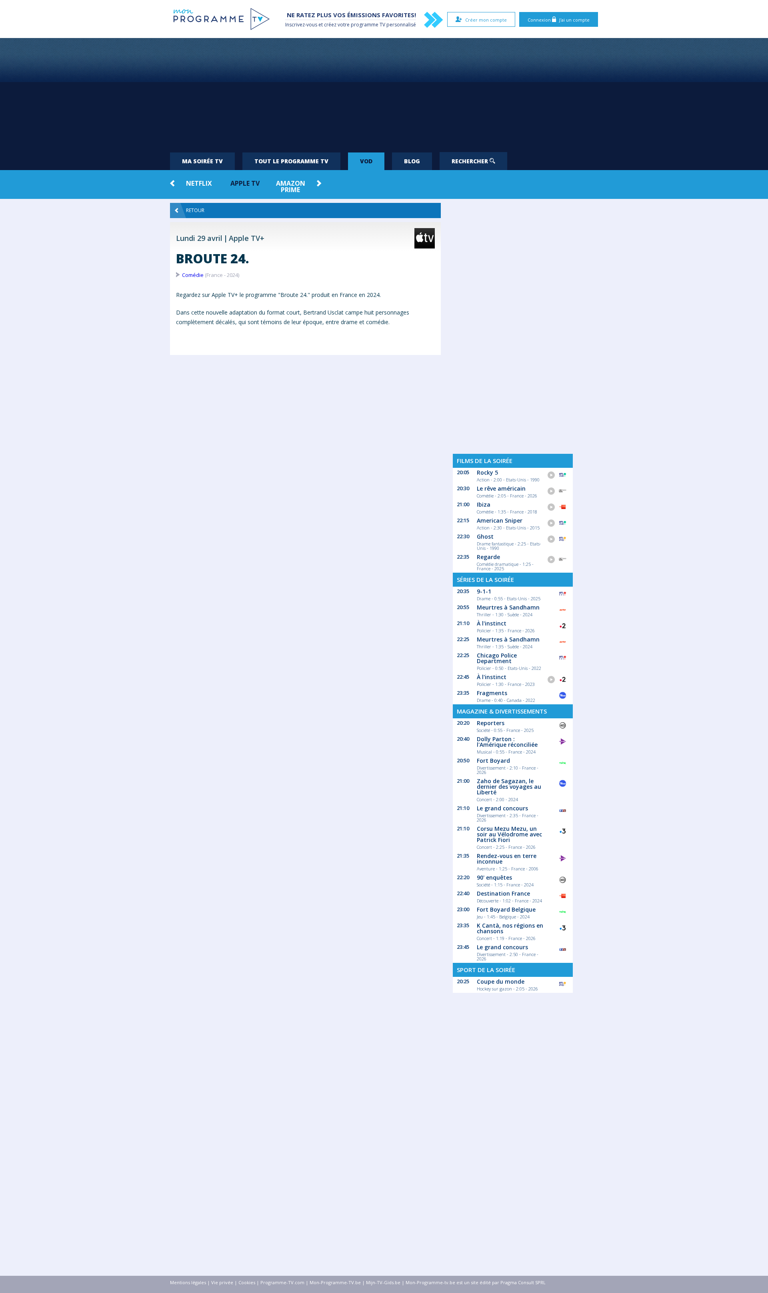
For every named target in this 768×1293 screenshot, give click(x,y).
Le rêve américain (501, 488)
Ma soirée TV (202, 161)
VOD (366, 161)
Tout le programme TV (291, 161)
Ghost (485, 536)
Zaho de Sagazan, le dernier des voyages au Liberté (509, 786)
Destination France (503, 893)
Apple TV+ (246, 238)
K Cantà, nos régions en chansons (510, 928)
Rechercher (471, 161)
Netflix (199, 183)
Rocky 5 (487, 472)
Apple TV (245, 183)
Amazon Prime (290, 186)
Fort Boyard (493, 760)
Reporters (490, 723)
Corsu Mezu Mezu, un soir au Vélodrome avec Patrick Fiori (509, 834)
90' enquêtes (494, 877)
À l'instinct (491, 623)
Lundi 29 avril (199, 238)
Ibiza (483, 504)
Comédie (193, 275)
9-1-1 (484, 591)
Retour (195, 210)
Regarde (488, 557)
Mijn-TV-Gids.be (383, 1282)
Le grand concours (502, 808)
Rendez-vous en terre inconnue (506, 858)
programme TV (368, 24)
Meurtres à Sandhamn (508, 607)
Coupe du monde (500, 981)
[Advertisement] (384, 92)
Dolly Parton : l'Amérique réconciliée (507, 741)
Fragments (492, 693)
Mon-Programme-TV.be (335, 1282)
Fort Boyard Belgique (506, 909)
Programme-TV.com (282, 1282)
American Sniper (499, 520)
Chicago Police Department (497, 658)
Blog (412, 161)
